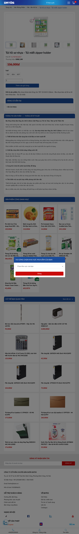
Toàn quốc (51, 3)
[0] (73, 3)
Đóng (39, 273)
